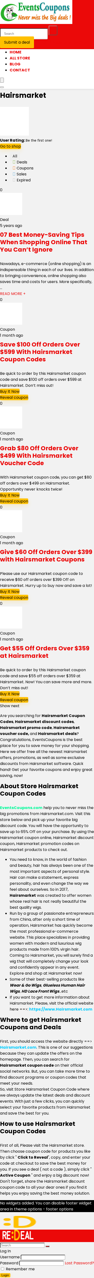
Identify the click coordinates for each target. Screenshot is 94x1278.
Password (9, 1263)
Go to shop (10, 146)
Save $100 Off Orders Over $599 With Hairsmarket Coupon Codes (40, 352)
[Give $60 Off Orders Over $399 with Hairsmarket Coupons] (11, 531)
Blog (15, 64)
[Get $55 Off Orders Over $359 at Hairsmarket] (11, 627)
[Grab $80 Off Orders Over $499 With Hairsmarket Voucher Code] (11, 427)
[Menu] (2, 80)
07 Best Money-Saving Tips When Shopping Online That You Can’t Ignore (43, 242)
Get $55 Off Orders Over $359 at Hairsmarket (44, 652)
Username (10, 1257)
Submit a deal (17, 42)
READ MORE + (13, 293)
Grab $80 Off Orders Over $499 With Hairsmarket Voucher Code (39, 455)
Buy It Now (10, 391)
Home (15, 52)
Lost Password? (79, 1263)
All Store (20, 58)
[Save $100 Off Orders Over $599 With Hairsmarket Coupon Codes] (11, 323)
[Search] (53, 30)
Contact (20, 70)
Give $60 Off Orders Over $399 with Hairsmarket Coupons (46, 556)
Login (5, 1275)
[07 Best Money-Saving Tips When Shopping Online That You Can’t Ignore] (11, 213)
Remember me (20, 1269)
